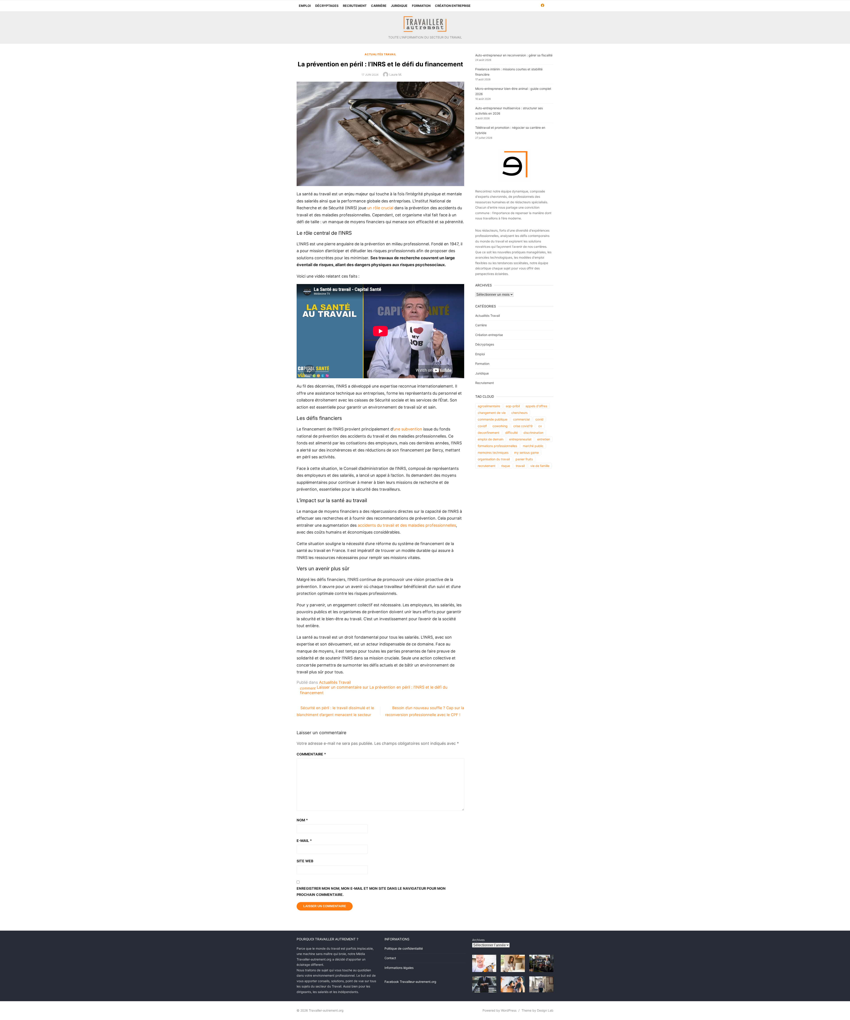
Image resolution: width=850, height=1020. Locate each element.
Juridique (399, 6)
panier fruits (524, 459)
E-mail (304, 841)
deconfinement (488, 432)
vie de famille (539, 466)
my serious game (526, 452)
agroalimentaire (489, 406)
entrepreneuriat (520, 439)
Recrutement (355, 6)
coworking (500, 426)
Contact (390, 958)
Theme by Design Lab (537, 1010)
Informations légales (398, 968)
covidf (482, 426)
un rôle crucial (380, 208)
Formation (421, 6)
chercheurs (519, 413)
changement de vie (492, 413)
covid (539, 419)
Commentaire (311, 754)
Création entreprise (453, 6)
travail (520, 466)
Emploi (305, 6)
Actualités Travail (380, 54)
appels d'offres (536, 406)
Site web (305, 861)
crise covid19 (523, 426)
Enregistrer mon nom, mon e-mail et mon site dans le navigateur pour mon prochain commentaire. (371, 891)
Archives (478, 940)
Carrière (378, 6)
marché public (533, 446)
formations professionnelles (497, 446)
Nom (302, 820)
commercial (521, 419)
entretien (543, 439)
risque (505, 466)
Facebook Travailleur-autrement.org (410, 982)
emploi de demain (490, 439)
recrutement (486, 466)
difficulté (511, 432)
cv (540, 426)
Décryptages (326, 6)
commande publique (492, 419)
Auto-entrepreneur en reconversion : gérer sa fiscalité (513, 55)
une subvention (407, 429)
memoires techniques (493, 452)
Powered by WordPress (499, 1010)
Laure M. (395, 74)
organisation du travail (494, 459)
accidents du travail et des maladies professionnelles (407, 525)
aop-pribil (513, 406)
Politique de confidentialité (403, 948)
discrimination (533, 432)
